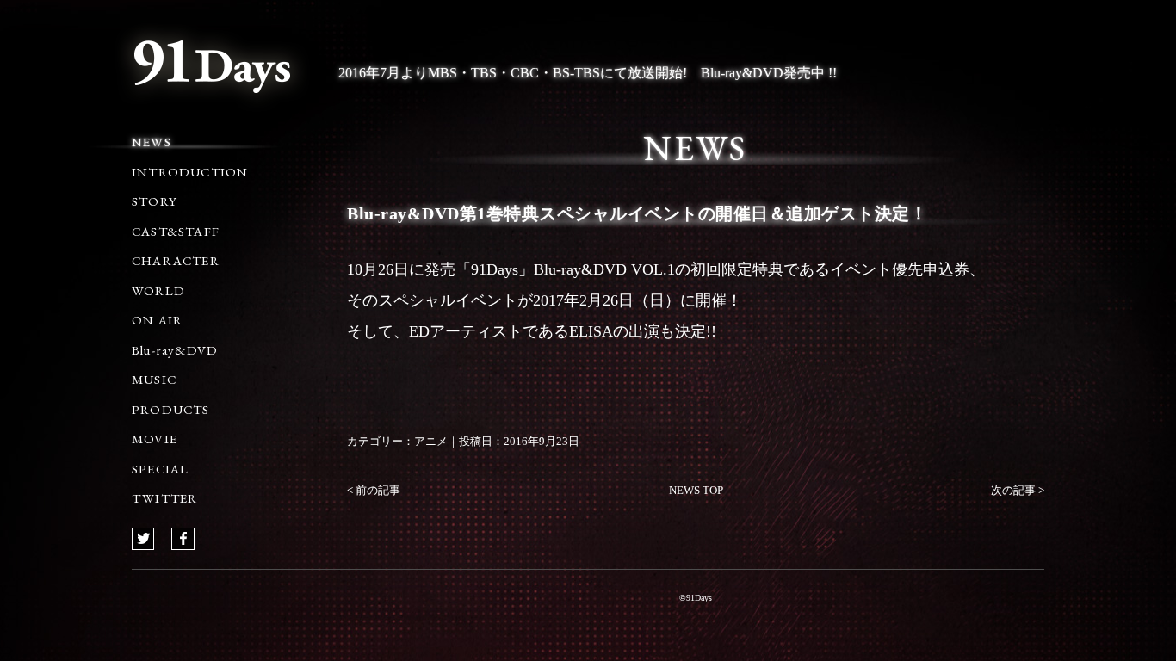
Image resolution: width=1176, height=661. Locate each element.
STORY (154, 201)
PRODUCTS (171, 409)
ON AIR (157, 320)
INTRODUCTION (190, 172)
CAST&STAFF (176, 231)
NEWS (151, 141)
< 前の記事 (373, 490)
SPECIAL (160, 468)
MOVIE (154, 438)
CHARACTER (176, 260)
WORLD (158, 290)
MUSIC (154, 379)
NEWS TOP (696, 490)
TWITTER (164, 498)
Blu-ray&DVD (175, 350)
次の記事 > (1017, 490)
